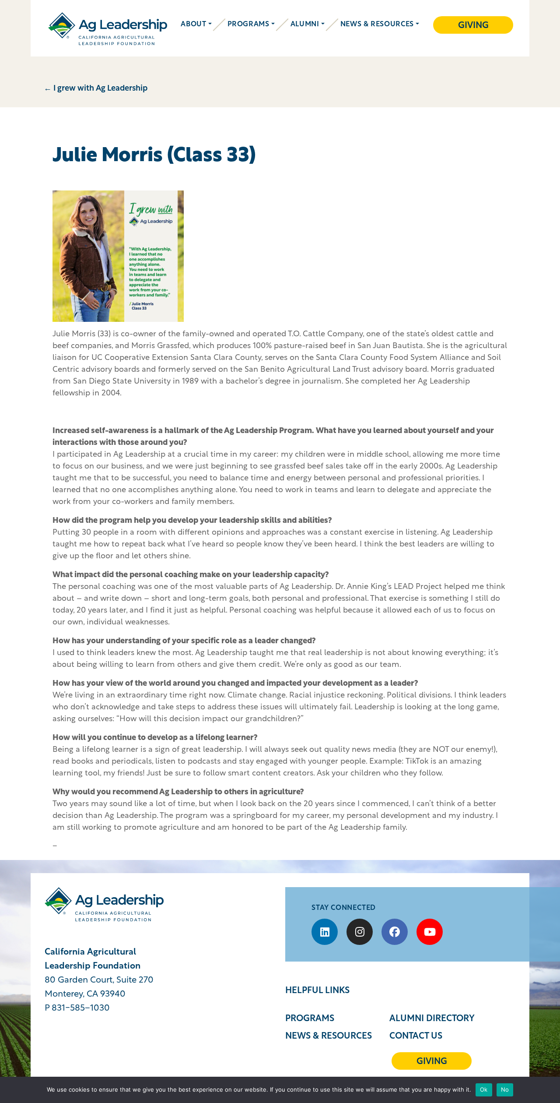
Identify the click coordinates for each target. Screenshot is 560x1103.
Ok (484, 1089)
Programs (249, 24)
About (193, 24)
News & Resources (377, 24)
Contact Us (415, 1036)
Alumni (304, 24)
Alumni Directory (432, 1019)
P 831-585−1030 (77, 1008)
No (505, 1089)
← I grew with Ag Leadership (95, 89)
